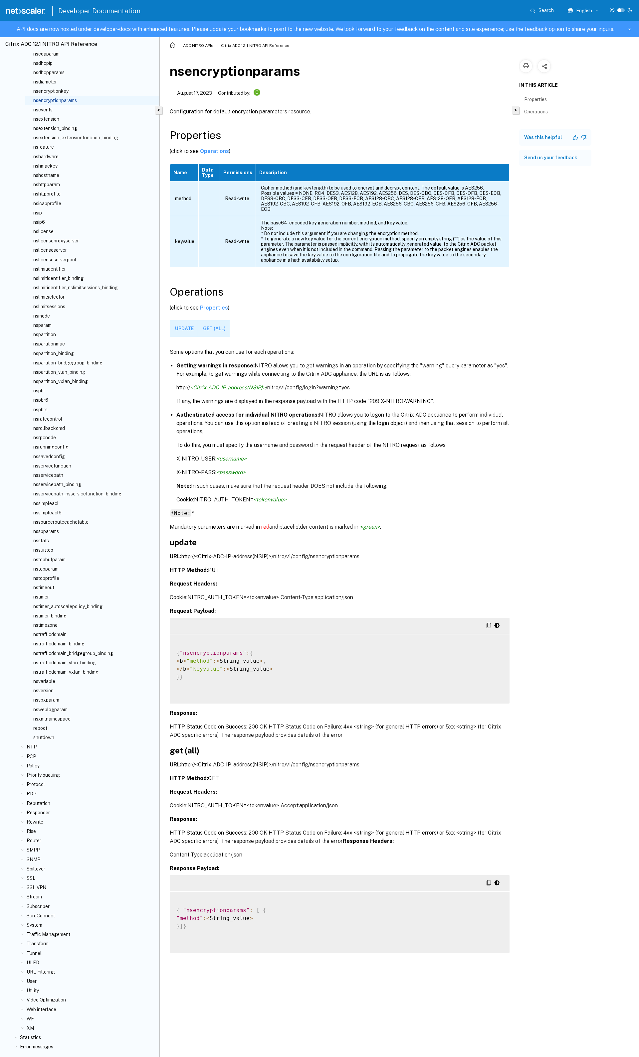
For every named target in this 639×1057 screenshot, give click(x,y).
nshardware (46, 156)
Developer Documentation (99, 11)
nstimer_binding (50, 615)
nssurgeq (43, 550)
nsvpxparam (46, 700)
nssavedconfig (49, 456)
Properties (214, 308)
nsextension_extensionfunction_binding (75, 137)
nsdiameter (45, 81)
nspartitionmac (49, 343)
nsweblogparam (50, 709)
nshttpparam (46, 184)
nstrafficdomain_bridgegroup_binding (73, 653)
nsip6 (39, 222)
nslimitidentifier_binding (58, 278)
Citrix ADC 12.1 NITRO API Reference (255, 45)
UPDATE (184, 328)
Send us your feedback (550, 157)
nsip (37, 212)
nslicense (43, 231)
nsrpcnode (44, 437)
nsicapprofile (47, 203)
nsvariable (44, 681)
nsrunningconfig (51, 447)
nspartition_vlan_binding (59, 372)
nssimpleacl (46, 503)
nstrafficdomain (50, 634)
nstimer (41, 596)
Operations (214, 151)
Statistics (30, 1037)
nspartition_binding (53, 353)
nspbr (39, 390)
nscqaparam (46, 54)
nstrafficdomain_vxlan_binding (66, 672)
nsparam (42, 325)
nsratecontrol (47, 419)
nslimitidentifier (49, 269)
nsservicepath (48, 475)
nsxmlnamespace (52, 719)
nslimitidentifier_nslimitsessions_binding (75, 287)
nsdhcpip (43, 63)
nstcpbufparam (49, 559)
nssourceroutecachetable (61, 522)
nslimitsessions (49, 306)
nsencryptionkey (51, 91)
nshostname (46, 175)
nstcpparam (46, 569)
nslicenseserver (50, 250)
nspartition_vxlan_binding (60, 381)
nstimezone (45, 625)
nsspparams (46, 531)
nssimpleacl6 (47, 512)
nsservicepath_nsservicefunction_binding (77, 493)
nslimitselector (49, 297)
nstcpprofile (46, 578)
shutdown (43, 737)
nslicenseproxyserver (56, 240)
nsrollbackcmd (49, 428)
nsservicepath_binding (57, 484)
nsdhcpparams (49, 72)
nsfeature (43, 147)
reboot (40, 728)
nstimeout (43, 587)
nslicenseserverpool (54, 259)
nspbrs (40, 409)
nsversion (43, 690)
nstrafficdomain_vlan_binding (64, 662)
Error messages (36, 1046)
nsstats (41, 540)
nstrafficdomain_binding (59, 643)
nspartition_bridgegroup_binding (68, 362)
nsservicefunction (52, 465)
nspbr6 (40, 400)
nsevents (43, 109)
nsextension (46, 119)
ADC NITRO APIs (198, 45)
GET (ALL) (214, 328)
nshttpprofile (47, 194)
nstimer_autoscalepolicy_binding (68, 606)
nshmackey (45, 166)
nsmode (41, 316)
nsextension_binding (55, 128)
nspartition (44, 334)
